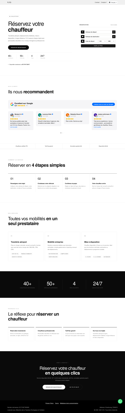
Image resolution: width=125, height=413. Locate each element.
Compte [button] (103, 2)
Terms (57, 403)
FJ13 (9, 2)
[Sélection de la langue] (109, 2)
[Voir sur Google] (12, 115)
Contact (97, 2)
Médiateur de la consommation (69, 403)
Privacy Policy (49, 403)
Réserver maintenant (18, 47)
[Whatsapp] (120, 401)
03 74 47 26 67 (74, 387)
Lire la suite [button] (13, 127)
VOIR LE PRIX (98, 46)
